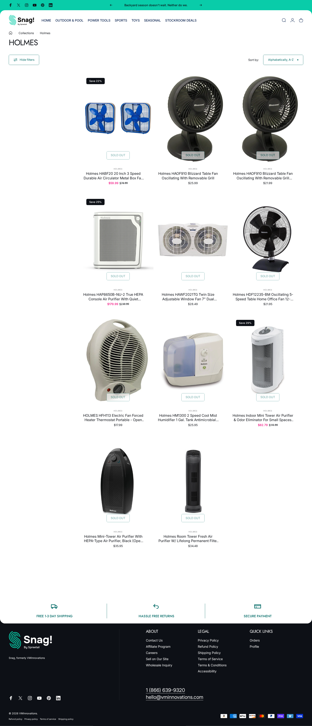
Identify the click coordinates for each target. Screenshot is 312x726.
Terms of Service (210, 659)
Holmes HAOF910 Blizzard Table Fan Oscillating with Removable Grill (188, 175)
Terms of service (48, 719)
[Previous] (111, 5)
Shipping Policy (209, 653)
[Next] (201, 5)
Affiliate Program (158, 646)
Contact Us (154, 640)
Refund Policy (208, 646)
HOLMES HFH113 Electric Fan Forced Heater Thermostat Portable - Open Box (113, 417)
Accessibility (207, 671)
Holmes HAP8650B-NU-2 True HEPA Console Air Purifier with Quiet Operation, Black (113, 296)
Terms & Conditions (212, 665)
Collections (26, 33)
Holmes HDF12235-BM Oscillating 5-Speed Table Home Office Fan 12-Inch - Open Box (263, 296)
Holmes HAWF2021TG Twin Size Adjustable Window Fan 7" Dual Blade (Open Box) (188, 296)
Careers (152, 653)
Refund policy (15, 719)
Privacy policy (31, 719)
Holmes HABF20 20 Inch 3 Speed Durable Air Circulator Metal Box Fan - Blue (113, 175)
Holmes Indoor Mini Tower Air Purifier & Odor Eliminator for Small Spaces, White (263, 417)
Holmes (118, 169)
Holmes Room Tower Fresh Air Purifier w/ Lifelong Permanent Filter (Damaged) (188, 538)
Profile (254, 646)
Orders (255, 640)
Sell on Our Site (157, 659)
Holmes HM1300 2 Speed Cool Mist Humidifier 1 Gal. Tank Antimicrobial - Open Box (188, 417)
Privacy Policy (208, 640)
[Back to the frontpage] (10, 33)
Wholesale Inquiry (159, 665)
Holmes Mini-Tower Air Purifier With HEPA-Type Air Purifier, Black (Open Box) (113, 538)
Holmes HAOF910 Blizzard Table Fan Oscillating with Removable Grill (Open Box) (263, 175)
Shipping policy (65, 719)
